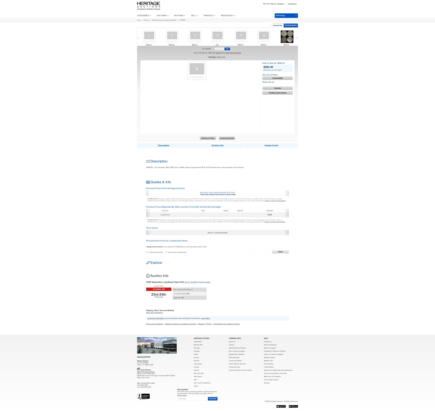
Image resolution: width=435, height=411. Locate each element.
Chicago (196, 351)
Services (208, 15)
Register (281, 4)
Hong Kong (198, 364)
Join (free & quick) (233, 53)
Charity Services (234, 367)
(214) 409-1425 (145, 387)
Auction (277, 25)
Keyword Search (291, 25)
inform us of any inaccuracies (275, 201)
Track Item (277, 88)
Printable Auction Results (277, 93)
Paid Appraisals (234, 357)
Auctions (161, 15)
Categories (143, 15)
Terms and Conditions (154, 324)
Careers (231, 345)
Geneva (196, 361)
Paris (195, 380)
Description (163, 145)
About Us (232, 342)
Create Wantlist (277, 78)
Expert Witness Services (237, 364)
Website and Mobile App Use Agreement (278, 370)
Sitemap (266, 383)
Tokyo (196, 386)
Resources (227, 15)
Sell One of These (208, 138)
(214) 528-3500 (142, 385)
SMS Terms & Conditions (272, 376)
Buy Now (178, 15)
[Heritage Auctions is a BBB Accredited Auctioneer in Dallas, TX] (143, 397)
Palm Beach (198, 376)
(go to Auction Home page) (197, 282)
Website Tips (268, 361)
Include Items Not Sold (156, 252)
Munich (196, 370)
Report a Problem (279, 351)
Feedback (267, 351)
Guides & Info (271, 145)
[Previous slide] (138, 38)
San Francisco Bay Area (202, 383)
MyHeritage (280, 15)
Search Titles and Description (177, 252)
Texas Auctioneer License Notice (240, 370)
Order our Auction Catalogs (273, 354)
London (196, 367)
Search (280, 252)
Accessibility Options (271, 380)
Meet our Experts (270, 348)
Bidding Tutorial (269, 357)
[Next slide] (296, 38)
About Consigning (270, 345)
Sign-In (273, 4)
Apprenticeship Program (237, 348)
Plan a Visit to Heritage (237, 351)
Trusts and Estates (235, 361)
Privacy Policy (268, 364)
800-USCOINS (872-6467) (146, 383)
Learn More (205, 318)
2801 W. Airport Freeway (145, 372)
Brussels (197, 348)
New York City (199, 373)
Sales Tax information (154, 313)
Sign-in (148, 44)
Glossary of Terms (205, 324)
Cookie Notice (269, 367)
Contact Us (292, 4)
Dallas (196, 354)
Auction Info (218, 145)
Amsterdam (198, 342)
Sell (193, 15)
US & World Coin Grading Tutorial (226, 324)
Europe (196, 357)
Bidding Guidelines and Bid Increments (180, 324)
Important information (155, 318)
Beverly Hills (198, 345)
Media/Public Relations (237, 354)
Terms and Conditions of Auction (275, 373)
